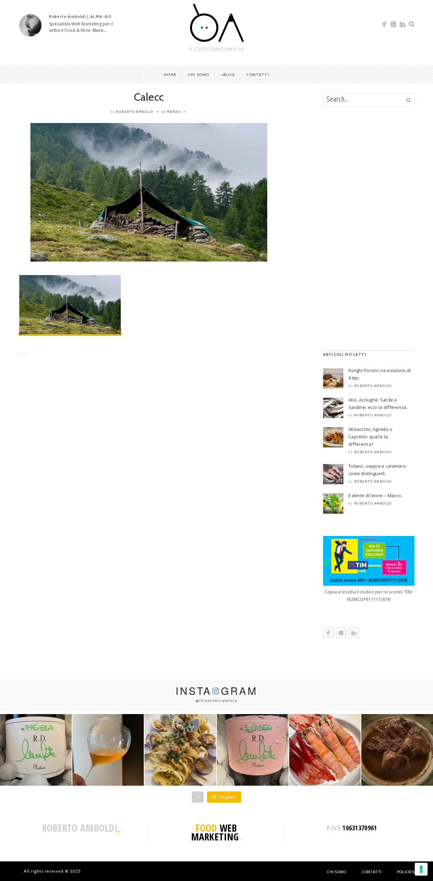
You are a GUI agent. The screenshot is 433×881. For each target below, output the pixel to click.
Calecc (149, 96)
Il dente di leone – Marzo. (375, 495)
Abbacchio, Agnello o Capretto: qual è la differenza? (370, 436)
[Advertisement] (149, 425)
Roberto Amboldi (135, 111)
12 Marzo (171, 111)
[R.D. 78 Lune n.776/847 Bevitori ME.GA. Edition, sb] (108, 750)
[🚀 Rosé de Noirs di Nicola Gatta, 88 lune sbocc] (253, 750)
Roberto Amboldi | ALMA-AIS (80, 16)
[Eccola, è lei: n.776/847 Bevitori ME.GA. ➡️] (36, 750)
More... (100, 30)
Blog (229, 74)
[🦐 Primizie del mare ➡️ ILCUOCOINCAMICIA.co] (325, 750)
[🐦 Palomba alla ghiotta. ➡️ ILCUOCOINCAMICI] (397, 750)
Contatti (257, 74)
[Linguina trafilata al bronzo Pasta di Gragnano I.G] (180, 750)
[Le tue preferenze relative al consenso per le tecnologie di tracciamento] (421, 869)
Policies (405, 871)
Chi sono (199, 74)
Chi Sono (336, 871)
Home (170, 74)
